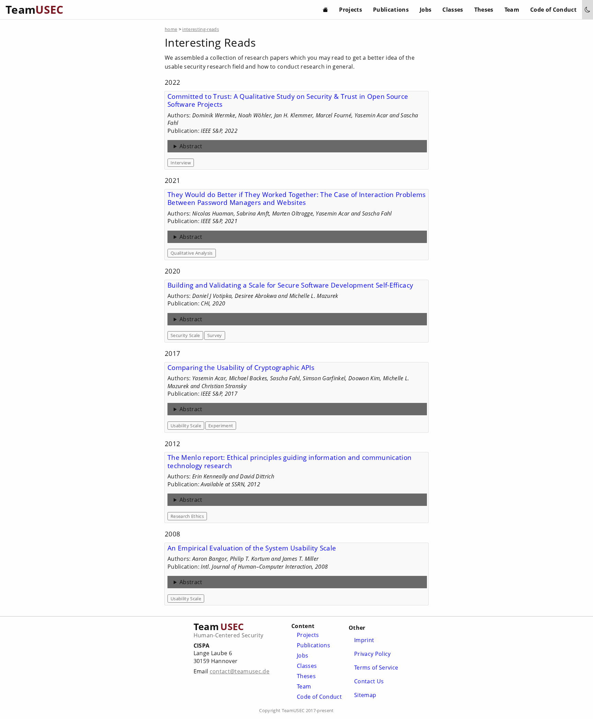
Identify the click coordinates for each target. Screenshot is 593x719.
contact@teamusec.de (239, 671)
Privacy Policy (372, 654)
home (171, 29)
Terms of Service (376, 667)
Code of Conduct (553, 9)
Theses (483, 9)
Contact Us (369, 681)
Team (511, 9)
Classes (452, 9)
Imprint (364, 640)
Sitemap (365, 695)
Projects (350, 9)
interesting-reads (200, 29)
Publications (391, 9)
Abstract (190, 146)
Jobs (425, 9)
